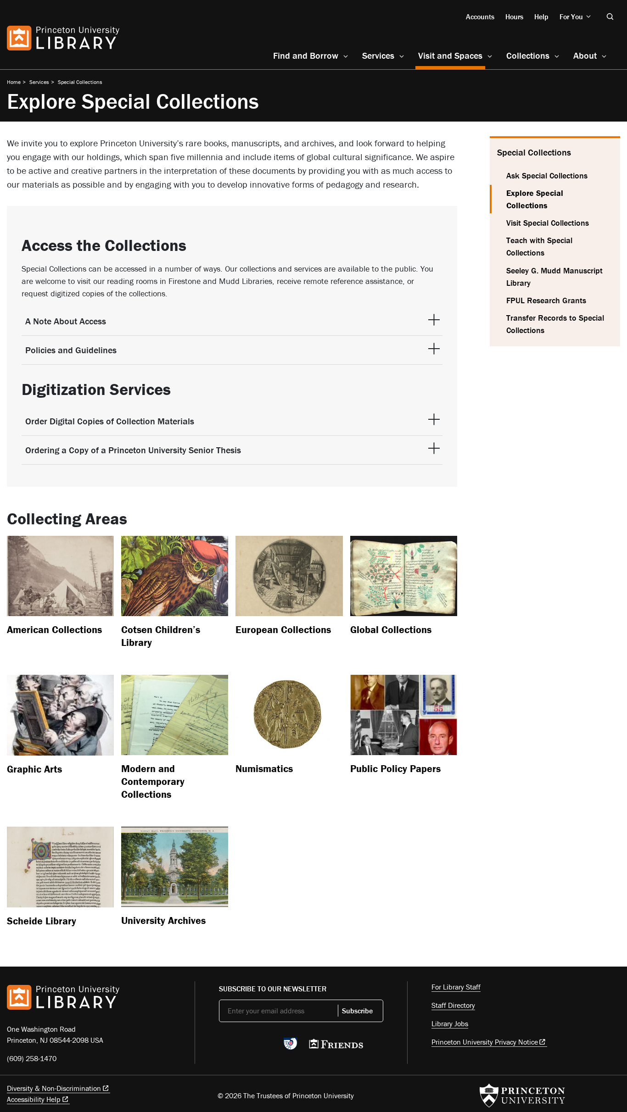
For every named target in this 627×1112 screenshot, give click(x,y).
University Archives (163, 920)
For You (571, 16)
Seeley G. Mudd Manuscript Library (554, 276)
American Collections (54, 629)
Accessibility (34, 1099)
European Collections (283, 629)
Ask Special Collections (547, 175)
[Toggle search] (610, 16)
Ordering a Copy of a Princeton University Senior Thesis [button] (133, 450)
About (585, 55)
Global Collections (390, 629)
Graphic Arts (34, 769)
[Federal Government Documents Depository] (290, 1047)
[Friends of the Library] (336, 1046)
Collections (527, 55)
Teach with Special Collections (539, 246)
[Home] (63, 38)
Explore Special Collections (554, 199)
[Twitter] (224, 1046)
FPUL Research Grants (546, 300)
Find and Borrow (305, 55)
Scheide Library (41, 921)
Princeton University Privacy (484, 1041)
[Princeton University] (522, 1095)
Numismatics (264, 768)
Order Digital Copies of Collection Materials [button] (109, 421)
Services (378, 55)
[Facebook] (246, 1046)
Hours (514, 16)
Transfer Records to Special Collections (555, 323)
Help (541, 16)
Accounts (480, 16)
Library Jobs (449, 1023)
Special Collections (80, 81)
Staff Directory (453, 1005)
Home (14, 81)
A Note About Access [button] (65, 321)
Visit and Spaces (451, 55)
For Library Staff (456, 986)
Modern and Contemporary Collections (153, 781)
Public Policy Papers (395, 768)
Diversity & (54, 1088)
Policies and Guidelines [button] (71, 350)
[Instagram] (267, 1046)
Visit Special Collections (547, 222)
